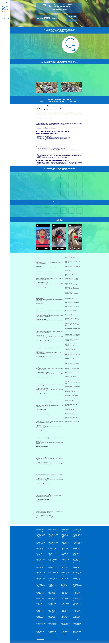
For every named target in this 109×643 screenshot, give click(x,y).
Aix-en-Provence (4, 11)
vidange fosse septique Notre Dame (70, 367)
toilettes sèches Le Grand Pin (40, 361)
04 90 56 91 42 (71, 16)
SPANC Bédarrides (39, 266)
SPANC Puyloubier (39, 441)
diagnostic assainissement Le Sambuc (70, 267)
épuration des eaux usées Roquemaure (42, 446)
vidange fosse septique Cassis (69, 355)
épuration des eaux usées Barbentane (41, 510)
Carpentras (4, 14)
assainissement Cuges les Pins (40, 425)
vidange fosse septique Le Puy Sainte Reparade (72, 368)
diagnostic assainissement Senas (41, 409)
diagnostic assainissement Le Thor (70, 257)
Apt (4, 18)
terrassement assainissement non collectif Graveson (43, 515)
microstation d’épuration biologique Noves (42, 388)
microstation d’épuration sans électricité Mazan (43, 340)
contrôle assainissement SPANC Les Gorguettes (43, 483)
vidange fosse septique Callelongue (41, 457)
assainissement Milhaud (39, 261)
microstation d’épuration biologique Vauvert (42, 462)
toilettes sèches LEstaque (40, 430)
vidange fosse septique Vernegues (70, 357)
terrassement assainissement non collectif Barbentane (44, 377)
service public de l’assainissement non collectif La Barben (44, 504)
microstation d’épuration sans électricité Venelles (72, 369)
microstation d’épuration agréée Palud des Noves (43, 314)
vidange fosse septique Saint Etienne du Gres (42, 499)
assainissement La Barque (40, 308)
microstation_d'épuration (40, 639)
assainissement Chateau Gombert (41, 277)
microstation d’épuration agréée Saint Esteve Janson (43, 420)
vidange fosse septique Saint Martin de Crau (71, 350)
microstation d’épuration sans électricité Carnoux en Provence (41, 565)
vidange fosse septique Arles (69, 345)
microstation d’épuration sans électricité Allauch (72, 306)
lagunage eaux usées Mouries (40, 367)
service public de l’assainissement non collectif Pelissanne (44, 398)
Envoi (55, 54)
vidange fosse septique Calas (69, 358)
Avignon (5, 15)
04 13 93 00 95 (71, 20)
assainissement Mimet (39, 351)
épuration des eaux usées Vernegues (41, 451)
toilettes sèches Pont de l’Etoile (40, 298)
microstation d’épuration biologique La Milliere (43, 414)
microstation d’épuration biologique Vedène (42, 393)
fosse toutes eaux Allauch (69, 372)
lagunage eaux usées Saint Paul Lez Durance (42, 335)
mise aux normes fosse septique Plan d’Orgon (43, 372)
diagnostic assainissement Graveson (70, 315)
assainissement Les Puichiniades (41, 404)
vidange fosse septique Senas (69, 373)
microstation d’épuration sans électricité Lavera (72, 363)
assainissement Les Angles (69, 292)
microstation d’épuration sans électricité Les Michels (43, 287)
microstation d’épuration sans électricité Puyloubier (72, 354)
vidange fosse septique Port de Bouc (70, 349)
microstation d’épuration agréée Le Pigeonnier (43, 478)
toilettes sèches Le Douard (40, 467)
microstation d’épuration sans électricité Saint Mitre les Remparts (45, 271)
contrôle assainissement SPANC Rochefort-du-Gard (43, 356)
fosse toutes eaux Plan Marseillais (41, 319)
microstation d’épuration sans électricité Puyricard (72, 359)
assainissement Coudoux (39, 303)
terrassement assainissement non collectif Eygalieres (43, 494)
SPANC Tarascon (38, 324)
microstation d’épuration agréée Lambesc (71, 394)
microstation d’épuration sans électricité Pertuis (72, 346)
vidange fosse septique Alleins (69, 348)
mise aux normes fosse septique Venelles (42, 282)
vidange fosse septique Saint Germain (70, 376)
